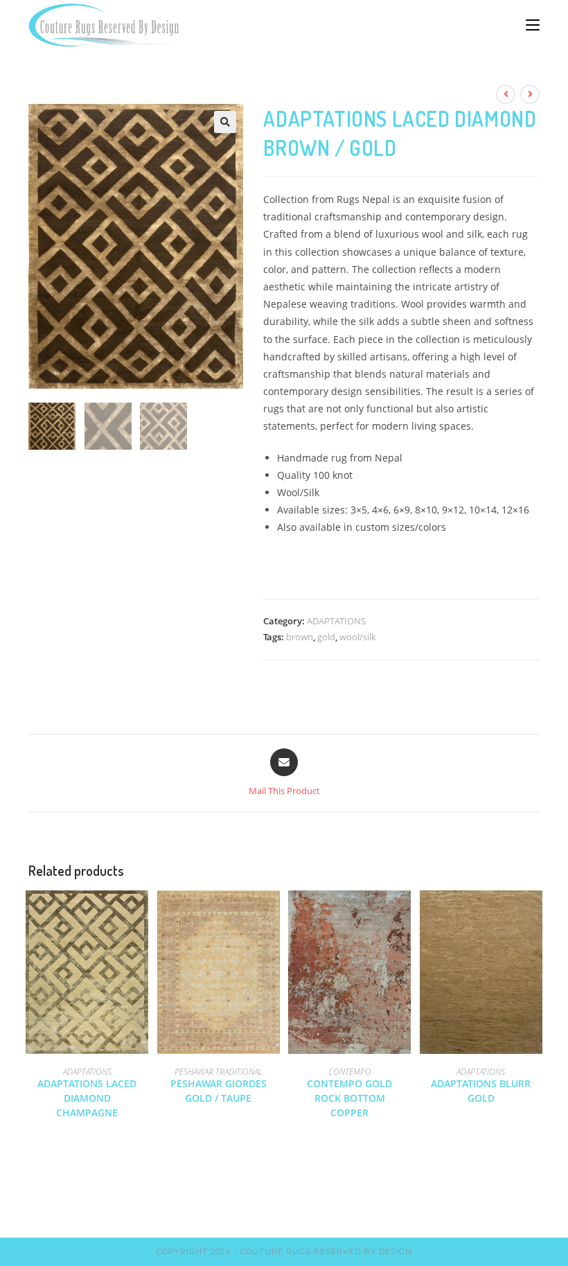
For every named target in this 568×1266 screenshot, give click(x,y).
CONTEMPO (349, 1072)
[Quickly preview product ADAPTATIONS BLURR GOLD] (535, 915)
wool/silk (357, 637)
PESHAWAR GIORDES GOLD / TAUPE (218, 1091)
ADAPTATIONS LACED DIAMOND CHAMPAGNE (86, 1098)
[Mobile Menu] (533, 24)
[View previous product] (505, 94)
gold (326, 637)
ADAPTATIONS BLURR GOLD (481, 1091)
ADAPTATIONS (336, 621)
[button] (225, 122)
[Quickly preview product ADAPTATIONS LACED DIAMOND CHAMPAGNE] (141, 915)
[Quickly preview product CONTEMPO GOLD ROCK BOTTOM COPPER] (404, 915)
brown (299, 637)
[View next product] (530, 94)
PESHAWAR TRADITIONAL (219, 1072)
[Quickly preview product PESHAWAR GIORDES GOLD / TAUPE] (273, 915)
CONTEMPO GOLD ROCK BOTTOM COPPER (349, 1098)
